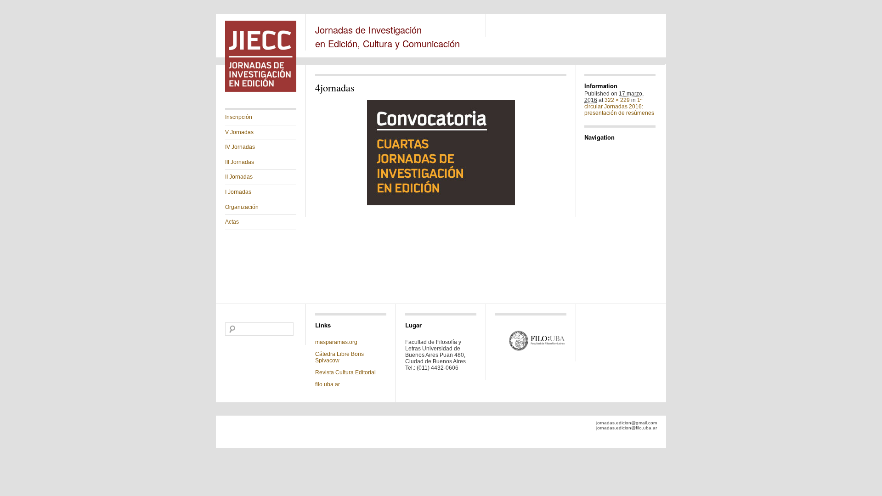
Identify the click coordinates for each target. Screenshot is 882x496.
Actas (232, 222)
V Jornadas (239, 132)
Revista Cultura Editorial (346, 372)
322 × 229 (617, 100)
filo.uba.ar (327, 384)
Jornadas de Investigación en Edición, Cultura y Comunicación (387, 36)
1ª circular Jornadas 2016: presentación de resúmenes (619, 106)
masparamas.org (336, 342)
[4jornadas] (440, 152)
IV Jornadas (240, 147)
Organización (242, 207)
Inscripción (238, 117)
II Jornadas (239, 177)
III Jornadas (239, 162)
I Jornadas (238, 192)
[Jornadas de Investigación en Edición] (260, 90)
